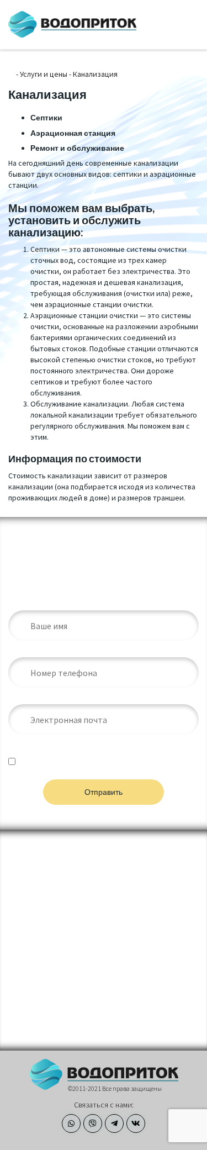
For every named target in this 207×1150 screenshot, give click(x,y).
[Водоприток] (72, 24)
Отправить (103, 791)
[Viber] (92, 1123)
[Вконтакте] (135, 1123)
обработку (85, 766)
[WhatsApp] (71, 1123)
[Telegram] (114, 1123)
